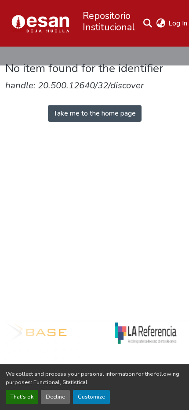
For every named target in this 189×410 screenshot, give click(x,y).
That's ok (22, 397)
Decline (55, 397)
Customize (91, 397)
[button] (40, 23)
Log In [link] (177, 23)
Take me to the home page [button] (95, 113)
